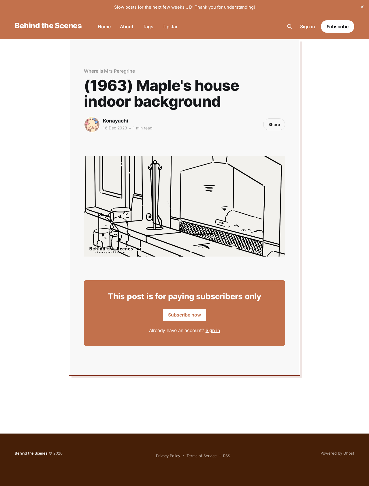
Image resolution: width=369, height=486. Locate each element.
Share (274, 124)
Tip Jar (170, 26)
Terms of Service (202, 455)
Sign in (307, 26)
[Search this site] (289, 26)
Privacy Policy (168, 455)
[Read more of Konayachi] (92, 124)
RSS (226, 455)
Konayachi (115, 121)
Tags (148, 26)
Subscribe (338, 26)
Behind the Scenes (48, 26)
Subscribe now (184, 315)
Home (104, 26)
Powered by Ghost (337, 453)
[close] (362, 7)
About (126, 26)
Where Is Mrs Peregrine (109, 71)
